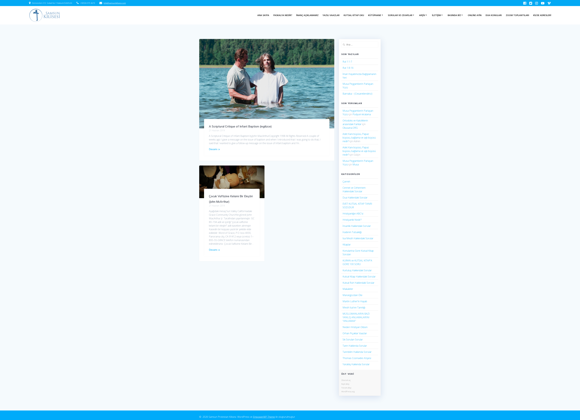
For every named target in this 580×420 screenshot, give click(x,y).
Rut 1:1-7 (347, 61)
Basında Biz (454, 15)
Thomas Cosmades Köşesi (357, 358)
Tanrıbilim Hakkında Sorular (357, 352)
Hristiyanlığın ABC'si (353, 213)
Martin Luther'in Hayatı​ (355, 301)
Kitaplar (347, 244)
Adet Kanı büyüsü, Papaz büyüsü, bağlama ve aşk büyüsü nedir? (359, 137)
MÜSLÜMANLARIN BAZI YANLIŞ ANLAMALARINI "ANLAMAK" (356, 317)
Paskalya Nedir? (282, 15)
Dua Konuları (494, 15)
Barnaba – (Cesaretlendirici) (357, 93)
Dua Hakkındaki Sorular (355, 197)
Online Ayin (475, 15)
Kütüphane (374, 15)
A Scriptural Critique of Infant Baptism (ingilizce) (240, 126)
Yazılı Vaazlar (331, 15)
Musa (356, 164)
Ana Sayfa (263, 15)
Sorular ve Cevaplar (400, 15)
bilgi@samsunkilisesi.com (115, 3)
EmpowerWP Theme (264, 416)
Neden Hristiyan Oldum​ (355, 327)
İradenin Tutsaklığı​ (352, 232)
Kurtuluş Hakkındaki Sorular (357, 270)
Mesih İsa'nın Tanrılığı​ (354, 307)
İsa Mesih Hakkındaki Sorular (358, 238)
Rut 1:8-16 (348, 67)
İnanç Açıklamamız (307, 15)
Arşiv (422, 15)
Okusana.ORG (350, 127)
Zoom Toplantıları (517, 15)
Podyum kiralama (362, 114)
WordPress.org (347, 391)
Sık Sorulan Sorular (353, 339)
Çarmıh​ (346, 181)
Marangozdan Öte (352, 295)
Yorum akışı (346, 387)
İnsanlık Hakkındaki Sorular (357, 226)
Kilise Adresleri (542, 15)
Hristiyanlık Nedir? (352, 219)
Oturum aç (346, 380)
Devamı (213, 149)
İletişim (436, 15)
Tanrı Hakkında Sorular (355, 345)
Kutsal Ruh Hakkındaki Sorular (358, 282)
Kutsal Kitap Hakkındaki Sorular (359, 276)
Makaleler (348, 289)
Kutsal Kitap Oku (354, 15)
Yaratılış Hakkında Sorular (356, 364)
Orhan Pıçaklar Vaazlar (355, 333)
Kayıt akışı (345, 384)
